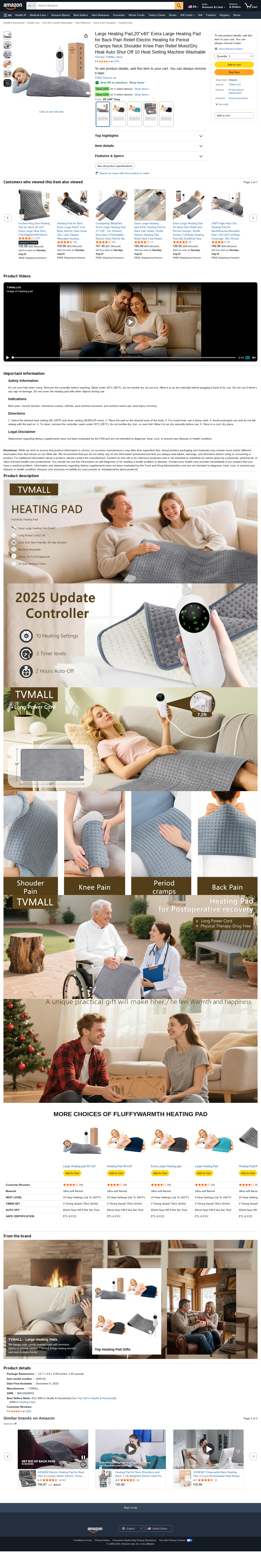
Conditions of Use (82, 1540)
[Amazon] (13, 5)
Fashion (211, 15)
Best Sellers (81, 15)
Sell (200, 15)
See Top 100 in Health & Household (93, 1398)
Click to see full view (51, 111)
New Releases (100, 15)
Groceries (119, 15)
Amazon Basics (60, 15)
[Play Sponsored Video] (131, 1449)
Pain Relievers (83, 23)
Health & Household (13, 23)
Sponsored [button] (8, 1423)
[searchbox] (105, 5)
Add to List (223, 115)
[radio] (7, 35)
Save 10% (102, 88)
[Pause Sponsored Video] (83, 1457)
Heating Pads (125, 23)
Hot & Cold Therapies (104, 23)
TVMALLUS (235, 84)
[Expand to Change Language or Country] (197, 7)
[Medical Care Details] (47, 15)
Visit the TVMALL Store (109, 56)
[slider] (124, 357)
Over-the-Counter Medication (57, 23)
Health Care (33, 23)
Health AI (20, 15)
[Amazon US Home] (95, 1530)
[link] (34, 229)
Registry (225, 15)
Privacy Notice (102, 1540)
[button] (7, 15)
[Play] (7, 357)
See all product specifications (114, 165)
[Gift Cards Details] (194, 15)
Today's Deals (156, 15)
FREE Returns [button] (104, 77)
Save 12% (102, 94)
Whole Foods (137, 15)
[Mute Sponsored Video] (83, 1464)
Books (173, 15)
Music (237, 15)
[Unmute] (254, 357)
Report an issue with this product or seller (125, 173)
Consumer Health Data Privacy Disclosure (134, 1540)
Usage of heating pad (20, 291)
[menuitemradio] (248, 357)
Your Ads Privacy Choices (172, 1540)
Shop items (136, 82)
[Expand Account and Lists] (224, 7)
